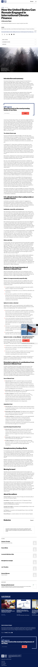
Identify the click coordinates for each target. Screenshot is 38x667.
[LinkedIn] (10, 632)
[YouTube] (6, 632)
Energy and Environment (7, 585)
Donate (31, 1)
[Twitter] (2, 632)
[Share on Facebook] (5, 34)
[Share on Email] (12, 34)
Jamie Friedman (19, 615)
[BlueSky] (12, 632)
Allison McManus (27, 615)
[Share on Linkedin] (7, 34)
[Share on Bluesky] (9, 34)
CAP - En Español (3, 663)
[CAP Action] (4, 656)
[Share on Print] (14, 34)
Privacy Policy (3, 662)
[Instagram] (8, 632)
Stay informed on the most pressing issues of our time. (17, 108)
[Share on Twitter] (2, 34)
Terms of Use (3, 661)
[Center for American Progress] (2, 1)
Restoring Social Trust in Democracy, (28, 31)
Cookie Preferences (4, 665)
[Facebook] (4, 632)
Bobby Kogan (23, 615)
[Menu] (36, 1)
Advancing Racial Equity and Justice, (7, 31)
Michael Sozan (34, 615)
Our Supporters (3, 664)
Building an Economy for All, (17, 31)
